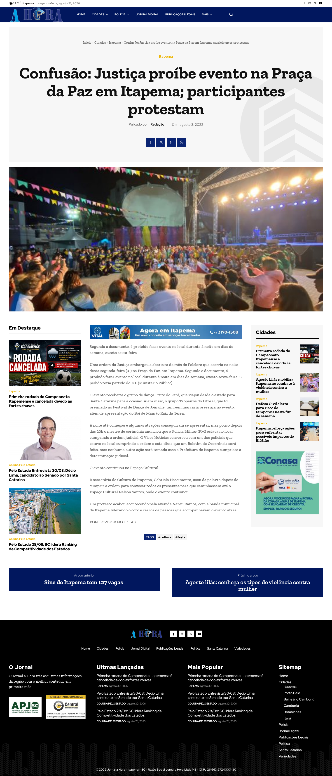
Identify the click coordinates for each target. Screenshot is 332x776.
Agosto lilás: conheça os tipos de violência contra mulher (247, 585)
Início (87, 42)
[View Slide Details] (166, 332)
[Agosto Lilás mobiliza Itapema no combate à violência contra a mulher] (309, 382)
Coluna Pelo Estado (22, 464)
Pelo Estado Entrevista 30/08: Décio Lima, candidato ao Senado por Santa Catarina (43, 475)
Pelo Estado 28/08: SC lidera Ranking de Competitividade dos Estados (43, 546)
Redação (157, 124)
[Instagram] (309, 3)
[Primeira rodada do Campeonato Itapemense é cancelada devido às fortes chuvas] (45, 363)
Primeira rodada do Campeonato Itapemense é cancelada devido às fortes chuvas (40, 401)
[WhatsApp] (181, 142)
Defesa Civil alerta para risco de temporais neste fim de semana (274, 409)
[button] (231, 14)
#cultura (164, 537)
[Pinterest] (171, 142)
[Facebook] (304, 3)
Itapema (115, 42)
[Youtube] (320, 3)
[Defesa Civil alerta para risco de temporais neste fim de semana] (309, 406)
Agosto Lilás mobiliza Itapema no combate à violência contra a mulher (275, 385)
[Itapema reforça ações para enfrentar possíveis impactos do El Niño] (309, 431)
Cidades (100, 42)
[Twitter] (315, 3)
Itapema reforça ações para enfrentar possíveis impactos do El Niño (275, 434)
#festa (180, 537)
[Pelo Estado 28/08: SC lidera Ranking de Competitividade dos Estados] (45, 511)
